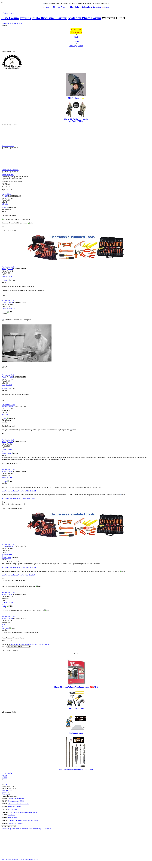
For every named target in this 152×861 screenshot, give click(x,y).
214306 (10, 546)
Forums (25, 18)
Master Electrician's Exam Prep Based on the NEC (76, 687)
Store (106, 7)
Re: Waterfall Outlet (8, 267)
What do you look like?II (17, 798)
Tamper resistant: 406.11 (16, 801)
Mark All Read (27, 829)
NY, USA (5, 204)
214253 (5, 196)
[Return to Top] (1, 2)
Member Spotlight (7, 773)
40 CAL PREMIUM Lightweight (76, 119)
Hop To (4, 646)
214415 (10, 618)
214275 (10, 302)
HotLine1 (34, 644)
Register (5, 13)
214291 (10, 442)
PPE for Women (74, 98)
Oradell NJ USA (7, 602)
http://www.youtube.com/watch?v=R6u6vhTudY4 (18, 498)
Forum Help (37, 829)
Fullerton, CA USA (8, 308)
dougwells (14, 644)
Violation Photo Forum (84, 18)
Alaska (4, 624)
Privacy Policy (6, 829)
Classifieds (74, 7)
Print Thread (6, 184)
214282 (10, 377)
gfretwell (28, 644)
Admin (4, 269)
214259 (10, 269)
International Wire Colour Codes (18, 804)
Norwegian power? (14, 807)
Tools (76, 37)
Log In (12, 13)
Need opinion (12, 818)
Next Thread (18, 181)
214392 (10, 594)
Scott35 (41, 644)
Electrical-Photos (59, 7)
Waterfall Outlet (7, 194)
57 (6, 784)
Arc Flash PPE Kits (76, 121)
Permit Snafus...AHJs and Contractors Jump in (23, 812)
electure (4, 406)
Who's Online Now (8, 175)
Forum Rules (16, 829)
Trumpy (47, 644)
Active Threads (17, 23)
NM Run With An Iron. (15, 823)
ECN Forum (10, 18)
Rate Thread (6, 187)
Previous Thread (7, 181)
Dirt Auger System (76, 733)
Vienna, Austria (7, 450)
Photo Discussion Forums (49, 18)
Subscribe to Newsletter (91, 7)
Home (47, 7)
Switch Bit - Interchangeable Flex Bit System (76, 769)
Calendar (9, 23)
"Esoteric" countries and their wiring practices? (23, 820)
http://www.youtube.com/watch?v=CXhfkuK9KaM (19, 491)
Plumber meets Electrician (10, 170)
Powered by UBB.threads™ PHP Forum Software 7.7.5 (19, 859)
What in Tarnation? (8, 146)
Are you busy (12, 809)
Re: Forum (11, 815)
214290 (10, 406)
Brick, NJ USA (7, 277)
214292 (10, 471)
